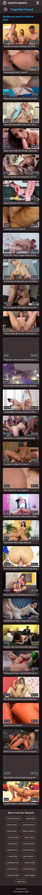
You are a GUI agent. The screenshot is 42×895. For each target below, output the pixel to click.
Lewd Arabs (30, 818)
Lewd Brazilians (29, 825)
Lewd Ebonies (28, 844)
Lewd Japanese (12, 862)
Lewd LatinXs (12, 869)
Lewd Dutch (12, 844)
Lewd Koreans (29, 862)
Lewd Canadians (28, 831)
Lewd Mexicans (29, 869)
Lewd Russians (13, 875)
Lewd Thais (21, 881)
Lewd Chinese (13, 837)
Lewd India (13, 856)
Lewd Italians (28, 856)
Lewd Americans (13, 818)
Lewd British (12, 831)
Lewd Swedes (29, 875)
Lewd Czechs (29, 837)
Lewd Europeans (17, 2)
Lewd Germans (29, 850)
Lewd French (12, 850)
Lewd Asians (12, 825)
